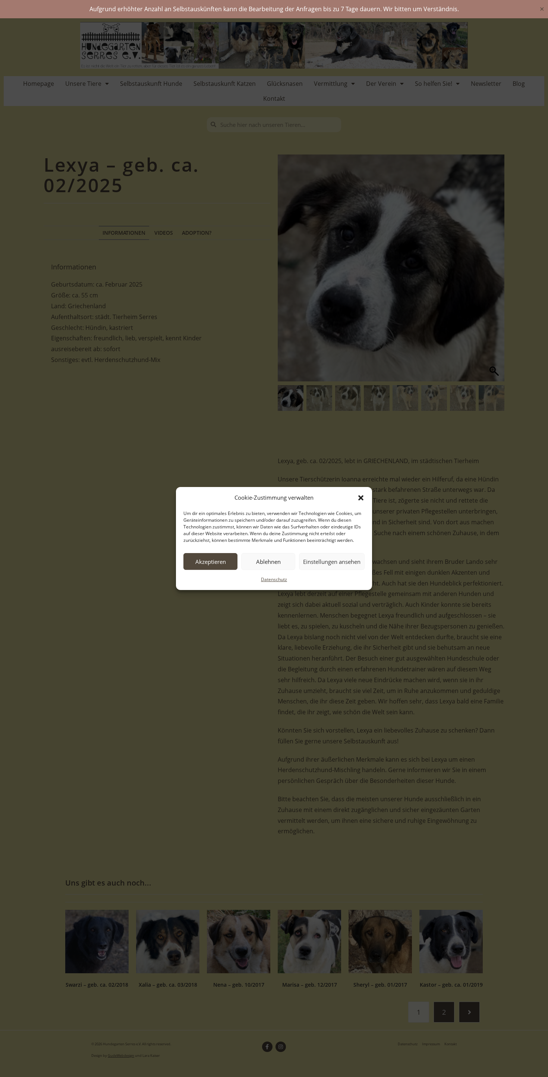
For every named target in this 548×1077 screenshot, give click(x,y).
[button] (361, 498)
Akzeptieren (210, 561)
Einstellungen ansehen (331, 561)
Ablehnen (268, 561)
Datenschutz (274, 579)
